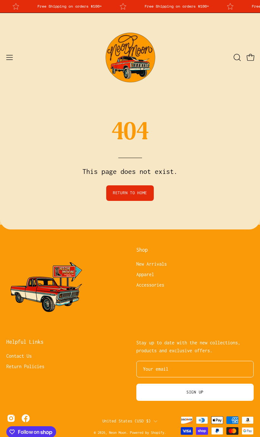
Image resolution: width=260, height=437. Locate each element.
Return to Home (130, 192)
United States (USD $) (126, 421)
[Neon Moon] (130, 57)
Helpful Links (24, 342)
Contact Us (19, 356)
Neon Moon (117, 432)
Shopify (157, 432)
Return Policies (25, 366)
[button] (236, 57)
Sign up (195, 392)
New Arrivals (151, 264)
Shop (142, 250)
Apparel (145, 274)
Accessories (150, 285)
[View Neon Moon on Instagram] (11, 418)
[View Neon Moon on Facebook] (25, 418)
